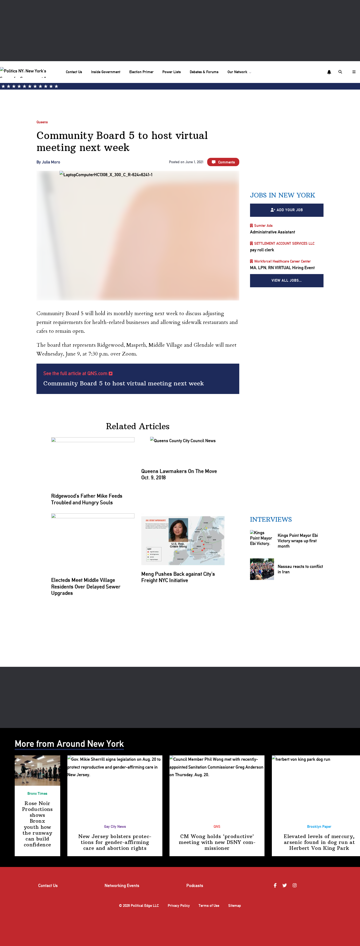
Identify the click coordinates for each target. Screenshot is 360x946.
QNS (217, 826)
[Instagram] (295, 885)
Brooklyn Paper (319, 826)
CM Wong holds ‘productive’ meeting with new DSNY (217, 842)
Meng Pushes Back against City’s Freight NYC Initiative (178, 577)
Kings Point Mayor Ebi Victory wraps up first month (298, 541)
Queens (42, 122)
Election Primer (141, 72)
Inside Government (105, 72)
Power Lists (171, 72)
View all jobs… (287, 280)
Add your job (290, 210)
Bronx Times (37, 793)
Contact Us (74, 72)
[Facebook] (276, 885)
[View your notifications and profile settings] (329, 72)
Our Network (237, 72)
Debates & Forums (204, 72)
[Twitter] (285, 885)
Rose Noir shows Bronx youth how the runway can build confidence (37, 824)
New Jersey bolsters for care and (114, 842)
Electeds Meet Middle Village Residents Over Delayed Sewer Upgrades (85, 586)
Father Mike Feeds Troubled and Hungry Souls (86, 499)
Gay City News (115, 826)
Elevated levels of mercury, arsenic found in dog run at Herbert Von (319, 842)
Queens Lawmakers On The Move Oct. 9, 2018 (179, 474)
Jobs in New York (282, 195)
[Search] (340, 72)
